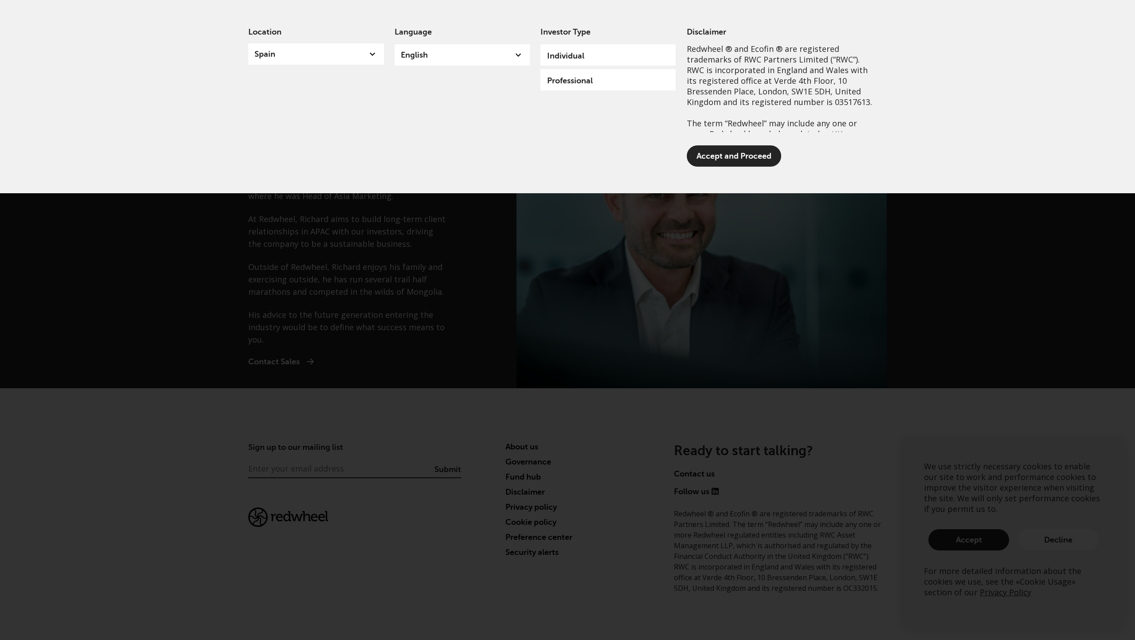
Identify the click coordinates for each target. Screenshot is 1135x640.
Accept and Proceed (734, 156)
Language (413, 31)
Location (265, 31)
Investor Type (565, 31)
